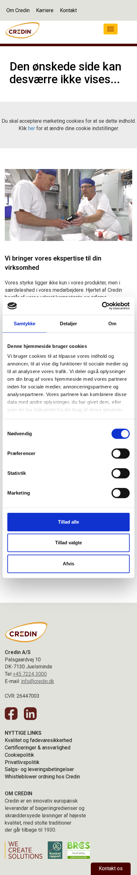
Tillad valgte (68, 542)
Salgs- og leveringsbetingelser (39, 769)
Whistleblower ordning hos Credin (42, 777)
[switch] (121, 453)
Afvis (68, 563)
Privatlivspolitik (22, 762)
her (31, 128)
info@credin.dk (37, 681)
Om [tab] (112, 323)
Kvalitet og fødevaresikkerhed (38, 740)
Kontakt (68, 10)
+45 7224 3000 (30, 674)
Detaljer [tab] (68, 323)
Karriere (45, 10)
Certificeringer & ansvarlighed (37, 748)
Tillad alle (68, 522)
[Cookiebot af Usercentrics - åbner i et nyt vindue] (102, 306)
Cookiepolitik (19, 755)
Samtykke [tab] (25, 323)
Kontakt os (111, 868)
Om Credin (18, 10)
